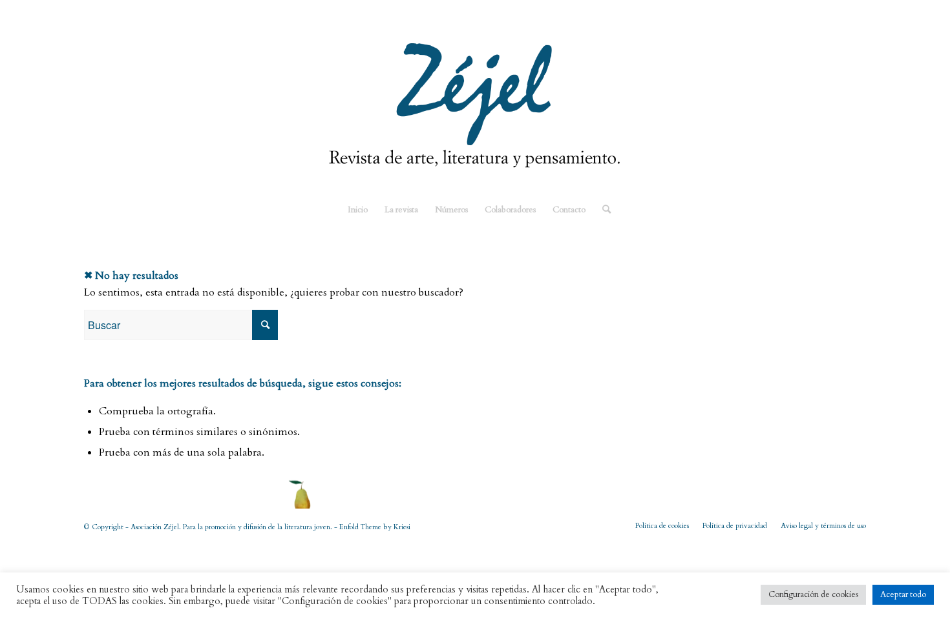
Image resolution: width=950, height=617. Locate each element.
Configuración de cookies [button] (813, 594)
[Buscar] (602, 210)
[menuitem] (357, 210)
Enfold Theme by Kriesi (374, 527)
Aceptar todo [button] (903, 594)
